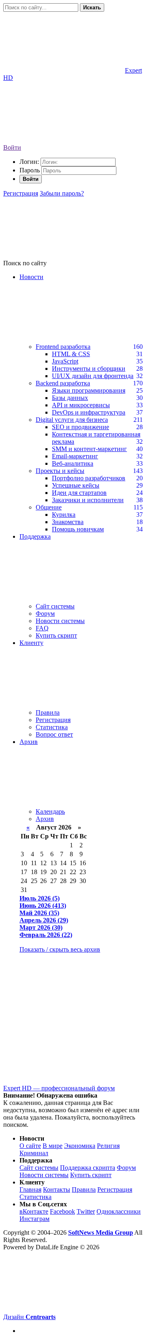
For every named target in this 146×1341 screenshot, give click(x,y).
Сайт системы (55, 606)
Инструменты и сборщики (88, 368)
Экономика (79, 1145)
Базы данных (70, 397)
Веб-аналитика (72, 463)
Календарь (50, 811)
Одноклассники (119, 1211)
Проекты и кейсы (60, 470)
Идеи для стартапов (79, 492)
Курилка (63, 514)
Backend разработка (63, 383)
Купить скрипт (56, 635)
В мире (52, 1145)
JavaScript (65, 361)
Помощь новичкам (78, 529)
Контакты (56, 1189)
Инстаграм (34, 1218)
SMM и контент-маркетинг (89, 448)
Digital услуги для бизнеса (72, 419)
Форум (45, 613)
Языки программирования (88, 390)
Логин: (29, 161)
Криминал (33, 1153)
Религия (108, 1145)
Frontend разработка (63, 346)
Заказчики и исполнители (88, 499)
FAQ (42, 628)
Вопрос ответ (54, 734)
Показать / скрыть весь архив (59, 949)
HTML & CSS (71, 353)
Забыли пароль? (62, 193)
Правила (48, 712)
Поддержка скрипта (87, 1167)
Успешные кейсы (75, 485)
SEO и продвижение (80, 426)
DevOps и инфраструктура (88, 412)
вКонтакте (33, 1211)
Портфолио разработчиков (88, 478)
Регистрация (20, 193)
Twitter (86, 1211)
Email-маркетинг (75, 456)
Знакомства (68, 521)
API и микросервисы (81, 405)
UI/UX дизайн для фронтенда (92, 375)
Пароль (29, 170)
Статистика (52, 727)
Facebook (62, 1211)
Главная (30, 1189)
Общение (49, 507)
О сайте (30, 1145)
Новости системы (60, 620)
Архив (45, 818)
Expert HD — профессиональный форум (59, 1088)
